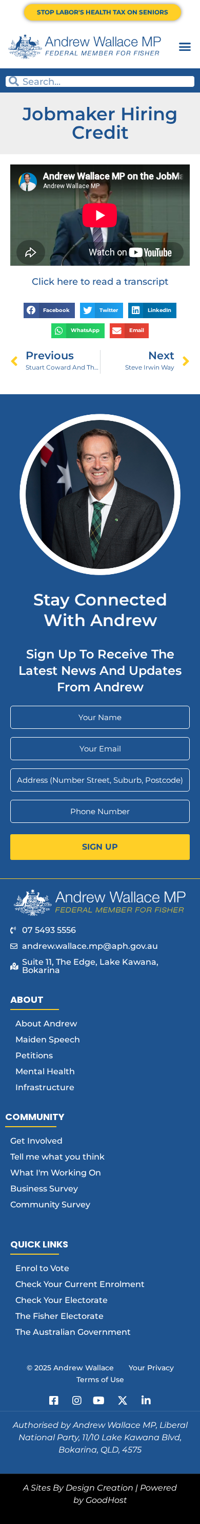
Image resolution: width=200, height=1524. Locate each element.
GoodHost (106, 1500)
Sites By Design (63, 1488)
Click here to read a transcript (100, 281)
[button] (185, 47)
